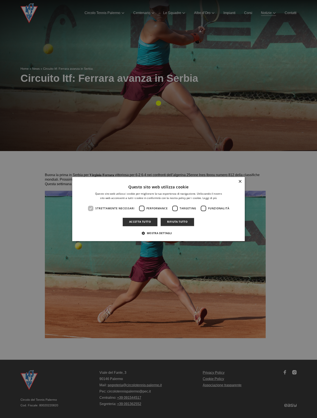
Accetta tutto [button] (140, 222)
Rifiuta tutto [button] (177, 222)
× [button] (240, 181)
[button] (158, 233)
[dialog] (158, 209)
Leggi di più (209, 198)
